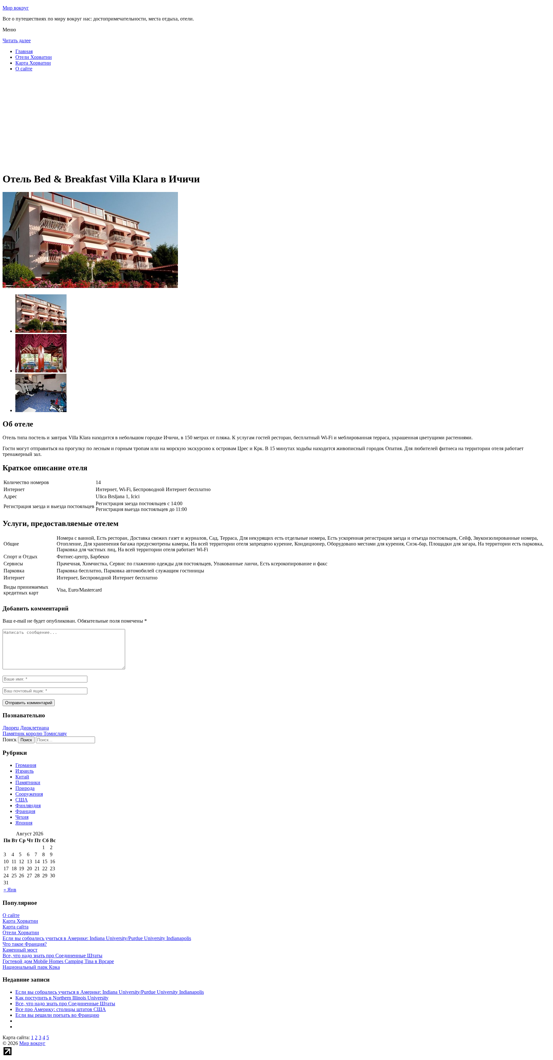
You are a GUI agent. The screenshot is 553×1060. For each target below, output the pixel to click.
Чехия (21, 817)
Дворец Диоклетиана (26, 727)
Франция (25, 811)
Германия (25, 765)
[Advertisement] (195, 121)
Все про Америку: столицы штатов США (60, 1009)
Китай (22, 776)
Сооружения (29, 794)
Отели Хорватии (33, 57)
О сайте (23, 68)
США (21, 799)
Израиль (24, 771)
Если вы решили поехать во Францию (57, 1015)
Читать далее (17, 40)
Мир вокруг (16, 8)
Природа (25, 788)
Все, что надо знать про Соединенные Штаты (65, 1003)
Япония (23, 822)
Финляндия (28, 805)
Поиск (10, 739)
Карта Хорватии (33, 63)
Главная (24, 51)
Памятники (27, 782)
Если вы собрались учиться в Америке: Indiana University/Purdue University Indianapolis (109, 992)
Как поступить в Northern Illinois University (61, 997)
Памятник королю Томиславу (35, 733)
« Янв (10, 889)
